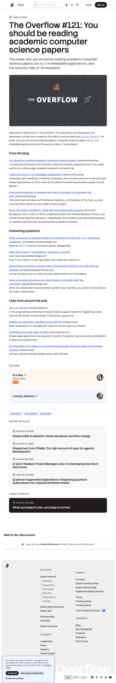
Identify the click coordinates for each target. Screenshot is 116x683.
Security (46, 593)
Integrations (49, 597)
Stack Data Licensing (51, 606)
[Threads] (101, 677)
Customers (48, 585)
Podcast (80, 633)
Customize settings (14, 678)
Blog (78, 625)
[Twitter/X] (96, 677)
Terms (79, 597)
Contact (80, 579)
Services (45, 620)
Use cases (48, 589)
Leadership (46, 641)
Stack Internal (48, 576)
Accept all (12, 673)
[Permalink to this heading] (6, 153)
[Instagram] (106, 677)
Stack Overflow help (87, 583)
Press (43, 645)
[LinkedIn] (92, 677)
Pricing (46, 601)
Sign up (101, 5)
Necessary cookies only (32, 673)
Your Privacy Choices (88, 610)
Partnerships (47, 616)
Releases (81, 637)
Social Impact (47, 653)
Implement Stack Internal (89, 591)
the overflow (30, 413)
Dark (76, 677)
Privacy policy (83, 601)
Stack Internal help (86, 587)
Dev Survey (82, 641)
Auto (83, 677)
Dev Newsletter (84, 629)
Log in (89, 5)
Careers (44, 649)
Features (47, 581)
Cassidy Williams (89, 136)
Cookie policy (83, 605)
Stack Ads (45, 610)
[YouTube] (110, 677)
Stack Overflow (48, 626)
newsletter (15, 413)
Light (68, 677)
